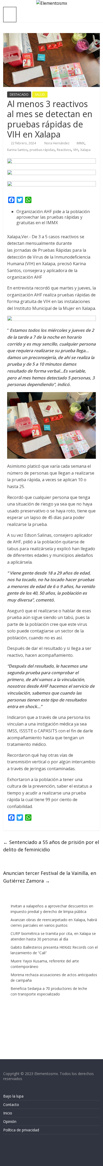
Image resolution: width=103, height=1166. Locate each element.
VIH (75, 150)
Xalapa (85, 150)
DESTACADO (19, 94)
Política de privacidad (21, 1129)
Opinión (9, 1121)
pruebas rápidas (42, 150)
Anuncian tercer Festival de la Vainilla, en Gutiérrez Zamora (49, 877)
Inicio (7, 1112)
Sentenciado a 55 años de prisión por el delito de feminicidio (51, 846)
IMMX (81, 143)
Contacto (11, 1104)
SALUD (40, 94)
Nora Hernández (57, 143)
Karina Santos (17, 150)
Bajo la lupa (13, 1096)
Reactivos (64, 150)
